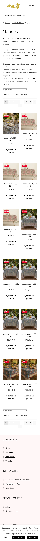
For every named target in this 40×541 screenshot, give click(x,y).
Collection (9, 448)
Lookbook (9, 452)
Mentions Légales (12, 484)
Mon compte (10, 457)
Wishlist (8, 461)
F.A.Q (7, 507)
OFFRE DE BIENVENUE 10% (15, 16)
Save (7, 115)
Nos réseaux (10, 488)
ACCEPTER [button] (32, 537)
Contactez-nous (11, 511)
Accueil (7, 23)
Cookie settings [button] (18, 537)
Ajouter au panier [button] (11, 151)
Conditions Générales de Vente (17, 479)
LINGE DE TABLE (18, 23)
